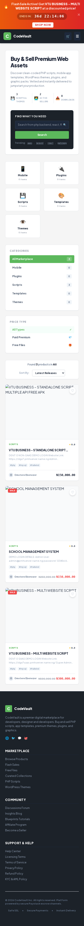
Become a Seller (15, 830)
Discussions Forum (17, 808)
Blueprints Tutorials (17, 819)
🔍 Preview (53, 433)
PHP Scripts (12, 781)
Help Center (13, 851)
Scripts (13, 444)
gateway (62, 143)
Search (42, 134)
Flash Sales (12, 764)
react (50, 143)
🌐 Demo (23, 433)
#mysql (22, 465)
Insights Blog (13, 813)
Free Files (11, 770)
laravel (40, 143)
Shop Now (43, 24)
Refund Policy (14, 873)
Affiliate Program (15, 824)
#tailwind (34, 465)
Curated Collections (18, 776)
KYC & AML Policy (16, 879)
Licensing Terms (15, 856)
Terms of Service (15, 862)
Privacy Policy (14, 868)
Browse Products (16, 759)
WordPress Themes (18, 787)
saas (29, 143)
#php (12, 465)
